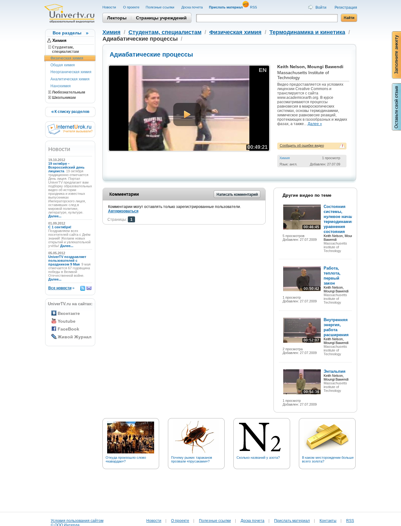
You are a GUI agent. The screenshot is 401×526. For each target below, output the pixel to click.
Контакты (328, 520)
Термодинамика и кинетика (307, 32)
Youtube (67, 321)
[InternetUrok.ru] (70, 133)
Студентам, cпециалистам (63, 49)
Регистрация (346, 7)
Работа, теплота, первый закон (332, 276)
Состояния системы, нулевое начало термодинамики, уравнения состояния (340, 219)
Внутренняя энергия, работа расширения (336, 327)
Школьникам (63, 97)
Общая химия (62, 65)
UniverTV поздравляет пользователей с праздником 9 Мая (67, 260)
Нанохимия (60, 86)
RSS (254, 7)
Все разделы (67, 32)
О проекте (131, 7)
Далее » (315, 124)
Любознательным (68, 92)
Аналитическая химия (70, 79)
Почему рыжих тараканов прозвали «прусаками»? (191, 459)
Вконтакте (69, 313)
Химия (59, 40)
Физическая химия (66, 58)
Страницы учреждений (161, 17)
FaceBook (68, 328)
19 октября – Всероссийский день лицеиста (66, 167)
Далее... (54, 216)
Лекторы (117, 17)
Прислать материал (292, 520)
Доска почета (192, 7)
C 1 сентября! (60, 227)
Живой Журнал (74, 336)
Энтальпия (335, 371)
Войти (320, 7)
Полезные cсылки (160, 7)
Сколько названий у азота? (258, 457)
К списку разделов (71, 111)
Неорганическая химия (70, 72)
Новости (109, 7)
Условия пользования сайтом (77, 520)
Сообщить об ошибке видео (302, 145)
